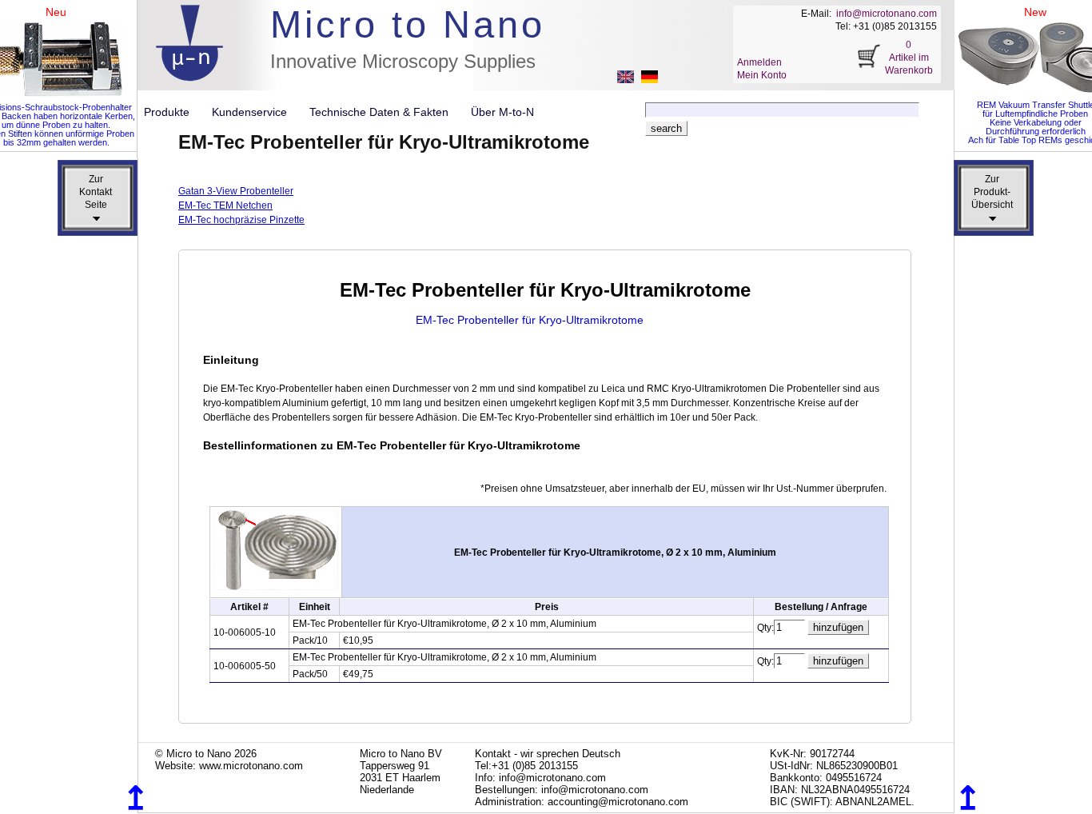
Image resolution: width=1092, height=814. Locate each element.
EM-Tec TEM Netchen (225, 205)
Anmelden (759, 62)
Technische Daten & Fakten (385, 112)
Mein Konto (762, 75)
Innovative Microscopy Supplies (403, 61)
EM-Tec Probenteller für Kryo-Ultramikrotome (530, 319)
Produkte (173, 112)
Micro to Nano (407, 24)
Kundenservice (256, 112)
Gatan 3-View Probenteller (235, 191)
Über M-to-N (502, 112)
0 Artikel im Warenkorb (909, 57)
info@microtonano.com (886, 13)
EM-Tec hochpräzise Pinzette (241, 219)
